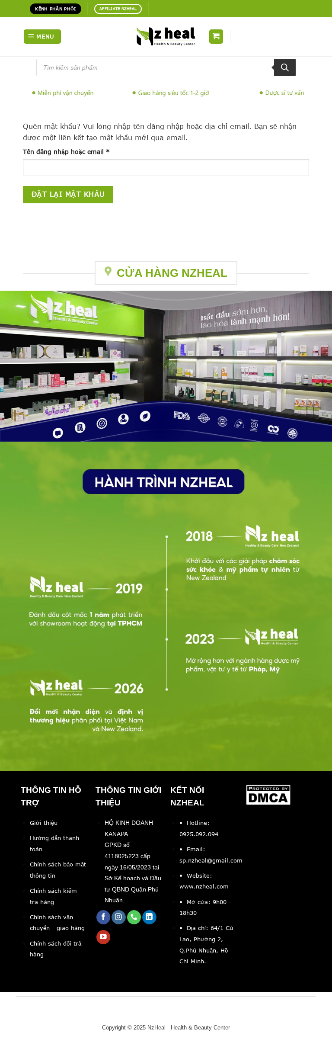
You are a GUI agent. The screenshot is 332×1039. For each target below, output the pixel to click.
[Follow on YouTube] (103, 937)
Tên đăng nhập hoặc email (73, 152)
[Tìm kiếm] (285, 67)
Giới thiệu (43, 822)
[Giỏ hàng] (216, 36)
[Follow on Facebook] (103, 917)
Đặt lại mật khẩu (68, 194)
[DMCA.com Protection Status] (268, 794)
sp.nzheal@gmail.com (211, 860)
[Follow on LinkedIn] (149, 917)
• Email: (192, 849)
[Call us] (134, 917)
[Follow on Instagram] (119, 917)
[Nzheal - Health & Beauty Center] (166, 36)
